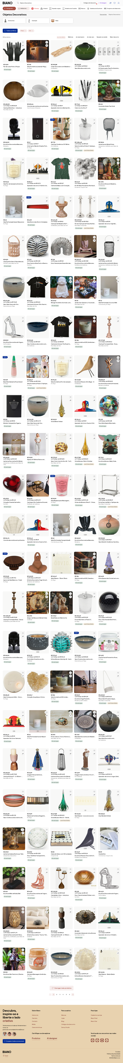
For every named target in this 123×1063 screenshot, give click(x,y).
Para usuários (66, 1010)
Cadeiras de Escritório (96, 8)
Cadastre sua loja (96, 1015)
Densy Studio (65, 1027)
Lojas (63, 1018)
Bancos (83, 8)
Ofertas (36, 8)
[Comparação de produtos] (110, 3)
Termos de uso (115, 1056)
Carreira (34, 1018)
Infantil (45, 8)
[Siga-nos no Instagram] (92, 1040)
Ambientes (23, 8)
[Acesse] (118, 3)
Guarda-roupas (56, 8)
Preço (22, 30)
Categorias (9, 8)
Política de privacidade (113, 1054)
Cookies (117, 1051)
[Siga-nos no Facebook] (97, 1040)
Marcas (63, 1015)
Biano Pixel (94, 1018)
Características (37, 1027)
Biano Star (94, 1021)
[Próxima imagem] (71, 90)
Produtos (36, 1038)
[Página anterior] (50, 994)
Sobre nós (35, 1015)
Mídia (33, 1024)
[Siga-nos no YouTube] (102, 1040)
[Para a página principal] (8, 3)
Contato (34, 1021)
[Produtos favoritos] (114, 3)
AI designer (103, 3)
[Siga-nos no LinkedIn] (106, 1040)
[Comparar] (23, 45)
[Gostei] (23, 42)
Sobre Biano (36, 1010)
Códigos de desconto (90, 3)
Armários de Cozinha (71, 8)
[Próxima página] (72, 994)
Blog (62, 1021)
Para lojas (94, 1010)
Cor (30, 30)
